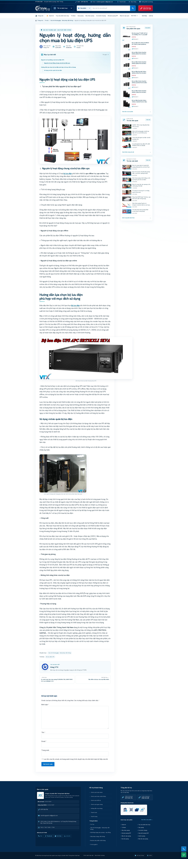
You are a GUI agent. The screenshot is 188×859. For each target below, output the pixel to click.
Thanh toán (122, 1)
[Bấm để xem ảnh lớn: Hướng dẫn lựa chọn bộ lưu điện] (62, 473)
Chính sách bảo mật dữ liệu (98, 796)
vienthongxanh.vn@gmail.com (49, 815)
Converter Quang (142, 830)
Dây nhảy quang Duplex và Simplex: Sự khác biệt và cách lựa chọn (141, 205)
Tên (43, 732)
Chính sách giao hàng (97, 804)
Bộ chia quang (125, 839)
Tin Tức (92, 824)
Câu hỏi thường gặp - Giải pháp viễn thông (61, 20)
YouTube (59, 836)
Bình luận (45, 705)
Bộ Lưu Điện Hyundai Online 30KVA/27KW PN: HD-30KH (139, 72)
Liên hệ (151, 15)
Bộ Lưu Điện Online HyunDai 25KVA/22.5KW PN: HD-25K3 (139, 82)
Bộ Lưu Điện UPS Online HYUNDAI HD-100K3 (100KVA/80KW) (140, 43)
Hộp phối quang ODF (143, 833)
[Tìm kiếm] (133, 8)
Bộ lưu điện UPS (50, 657)
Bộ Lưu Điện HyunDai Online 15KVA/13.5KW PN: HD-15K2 (139, 101)
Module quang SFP (126, 833)
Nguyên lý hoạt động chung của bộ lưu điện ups (57, 63)
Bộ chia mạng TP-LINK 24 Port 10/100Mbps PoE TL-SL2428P (139, 34)
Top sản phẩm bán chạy (144, 824)
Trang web (45, 750)
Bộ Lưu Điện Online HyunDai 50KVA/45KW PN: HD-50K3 (139, 53)
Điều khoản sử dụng (99, 855)
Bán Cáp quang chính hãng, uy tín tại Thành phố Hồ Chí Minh (141, 178)
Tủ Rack (124, 827)
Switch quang (141, 836)
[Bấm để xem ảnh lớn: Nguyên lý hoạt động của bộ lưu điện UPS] (75, 140)
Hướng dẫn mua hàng (147, 1)
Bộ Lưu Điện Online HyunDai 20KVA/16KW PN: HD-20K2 (139, 91)
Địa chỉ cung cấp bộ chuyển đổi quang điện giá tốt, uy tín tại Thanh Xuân (141, 167)
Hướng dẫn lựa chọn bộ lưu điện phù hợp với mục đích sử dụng (58, 67)
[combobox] (110, 8)
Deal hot (124, 824)
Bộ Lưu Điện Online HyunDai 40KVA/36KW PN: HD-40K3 (139, 62)
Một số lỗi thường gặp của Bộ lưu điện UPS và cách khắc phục (140, 132)
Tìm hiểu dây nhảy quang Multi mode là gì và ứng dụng (140, 210)
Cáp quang (141, 827)
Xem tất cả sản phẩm (136, 111)
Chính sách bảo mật (88, 855)
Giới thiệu (144, 15)
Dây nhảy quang (126, 830)
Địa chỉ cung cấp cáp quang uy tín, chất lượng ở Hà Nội (141, 185)
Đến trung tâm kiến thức (136, 217)
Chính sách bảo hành (97, 792)
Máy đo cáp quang (126, 836)
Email (43, 741)
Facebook (49, 836)
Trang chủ (40, 20)
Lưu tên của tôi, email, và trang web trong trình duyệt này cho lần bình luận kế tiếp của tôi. (76, 759)
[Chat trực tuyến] (183, 854)
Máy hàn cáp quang (143, 839)
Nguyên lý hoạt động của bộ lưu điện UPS (52, 60)
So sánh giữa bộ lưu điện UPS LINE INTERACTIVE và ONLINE (141, 144)
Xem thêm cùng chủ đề (136, 152)
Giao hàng (133, 1)
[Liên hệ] (183, 848)
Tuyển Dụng (94, 816)
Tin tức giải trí (94, 844)
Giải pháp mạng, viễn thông (97, 836)
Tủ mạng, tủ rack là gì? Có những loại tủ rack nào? (140, 191)
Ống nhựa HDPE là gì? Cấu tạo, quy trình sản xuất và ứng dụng (141, 197)
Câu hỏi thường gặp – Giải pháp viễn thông (100, 828)
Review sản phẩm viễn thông (97, 840)
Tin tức (47, 20)
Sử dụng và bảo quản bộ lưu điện (53, 70)
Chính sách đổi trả (96, 800)
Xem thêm (133, 15)
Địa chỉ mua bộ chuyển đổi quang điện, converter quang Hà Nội (141, 172)
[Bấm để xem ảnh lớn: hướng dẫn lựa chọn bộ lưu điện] (85, 358)
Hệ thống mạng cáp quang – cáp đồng (100, 832)
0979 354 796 (44, 809)
